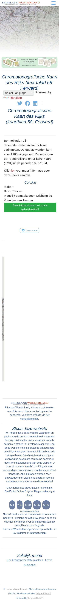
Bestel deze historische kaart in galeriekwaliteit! (30, 207)
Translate (15, 97)
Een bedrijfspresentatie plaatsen (25, 560)
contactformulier (29, 418)
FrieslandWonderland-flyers (18, 529)
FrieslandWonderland (16, 589)
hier (12, 170)
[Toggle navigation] (53, 3)
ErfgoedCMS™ (43, 593)
